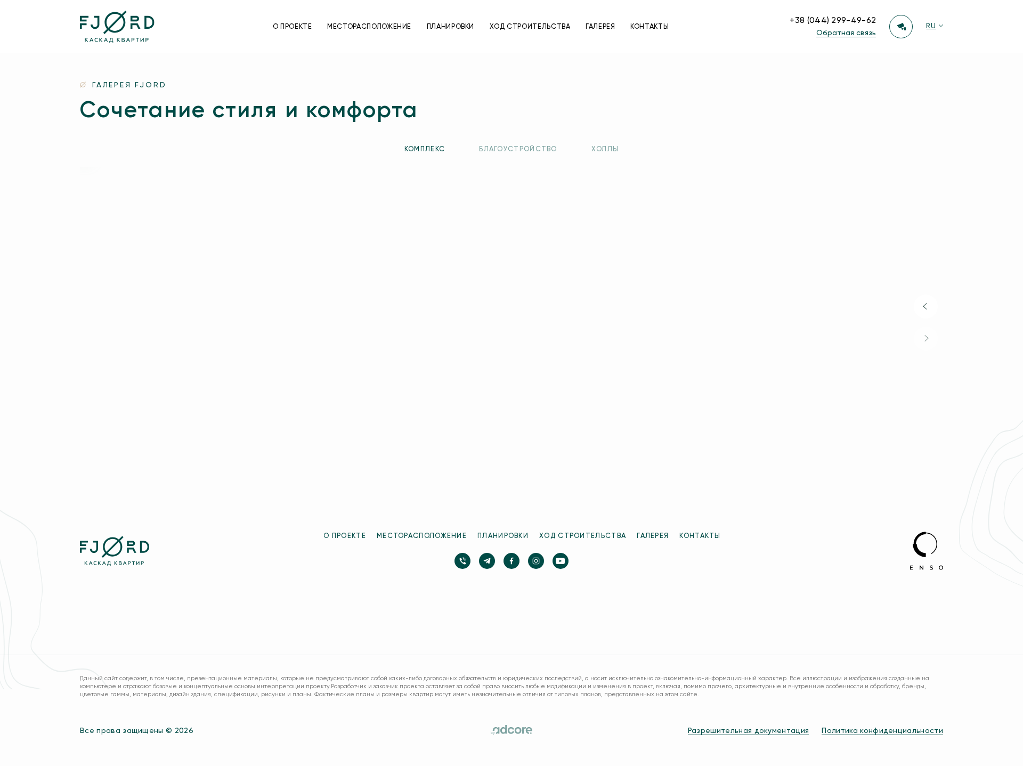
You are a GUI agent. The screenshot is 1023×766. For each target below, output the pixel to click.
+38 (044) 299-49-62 (833, 21)
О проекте (292, 26)
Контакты (649, 26)
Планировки (451, 26)
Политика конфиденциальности (882, 731)
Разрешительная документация (748, 731)
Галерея (600, 26)
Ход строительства (530, 26)
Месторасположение (369, 26)
